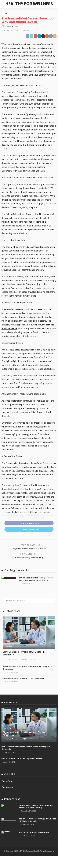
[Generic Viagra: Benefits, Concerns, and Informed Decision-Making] (8, 809)
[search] (53, 4)
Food (5, 14)
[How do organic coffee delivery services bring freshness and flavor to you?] (8, 578)
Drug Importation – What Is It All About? (29, 548)
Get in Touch (7, 781)
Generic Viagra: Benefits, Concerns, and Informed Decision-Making (36, 806)
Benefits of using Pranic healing (29, 557)
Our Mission (7, 787)
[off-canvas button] (5, 4)
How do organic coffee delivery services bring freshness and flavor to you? (36, 579)
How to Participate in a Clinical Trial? (34, 832)
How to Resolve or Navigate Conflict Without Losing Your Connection (27, 667)
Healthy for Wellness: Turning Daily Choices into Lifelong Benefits (37, 820)
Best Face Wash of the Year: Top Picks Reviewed (23, 678)
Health (9, 646)
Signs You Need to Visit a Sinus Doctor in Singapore (24, 653)
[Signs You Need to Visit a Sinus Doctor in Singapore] (29, 632)
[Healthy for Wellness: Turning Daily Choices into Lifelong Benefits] (8, 822)
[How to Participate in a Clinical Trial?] (8, 832)
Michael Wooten (11, 27)
